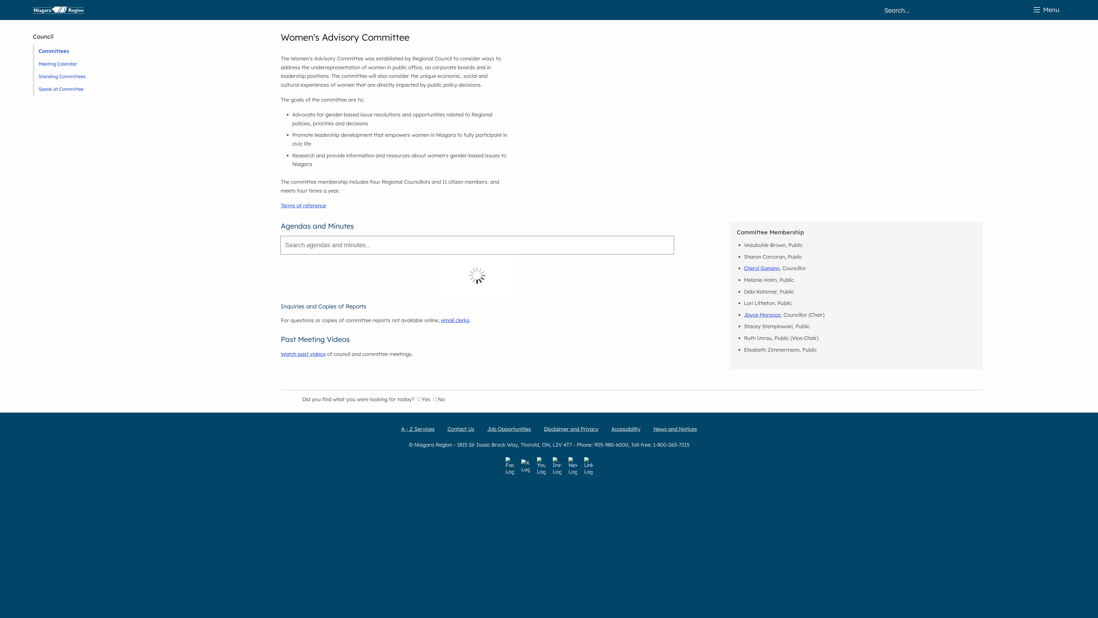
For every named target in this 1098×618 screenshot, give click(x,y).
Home (58, 10)
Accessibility (625, 429)
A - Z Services (418, 429)
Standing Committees (62, 76)
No (441, 399)
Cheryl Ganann (761, 268)
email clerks (455, 320)
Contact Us (460, 429)
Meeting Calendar (58, 64)
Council (43, 36)
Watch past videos (303, 354)
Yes (426, 399)
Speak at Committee (61, 89)
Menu (1051, 9)
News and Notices (675, 429)
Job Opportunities (509, 429)
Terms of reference (303, 205)
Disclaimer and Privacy (571, 429)
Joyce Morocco (762, 315)
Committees (54, 51)
